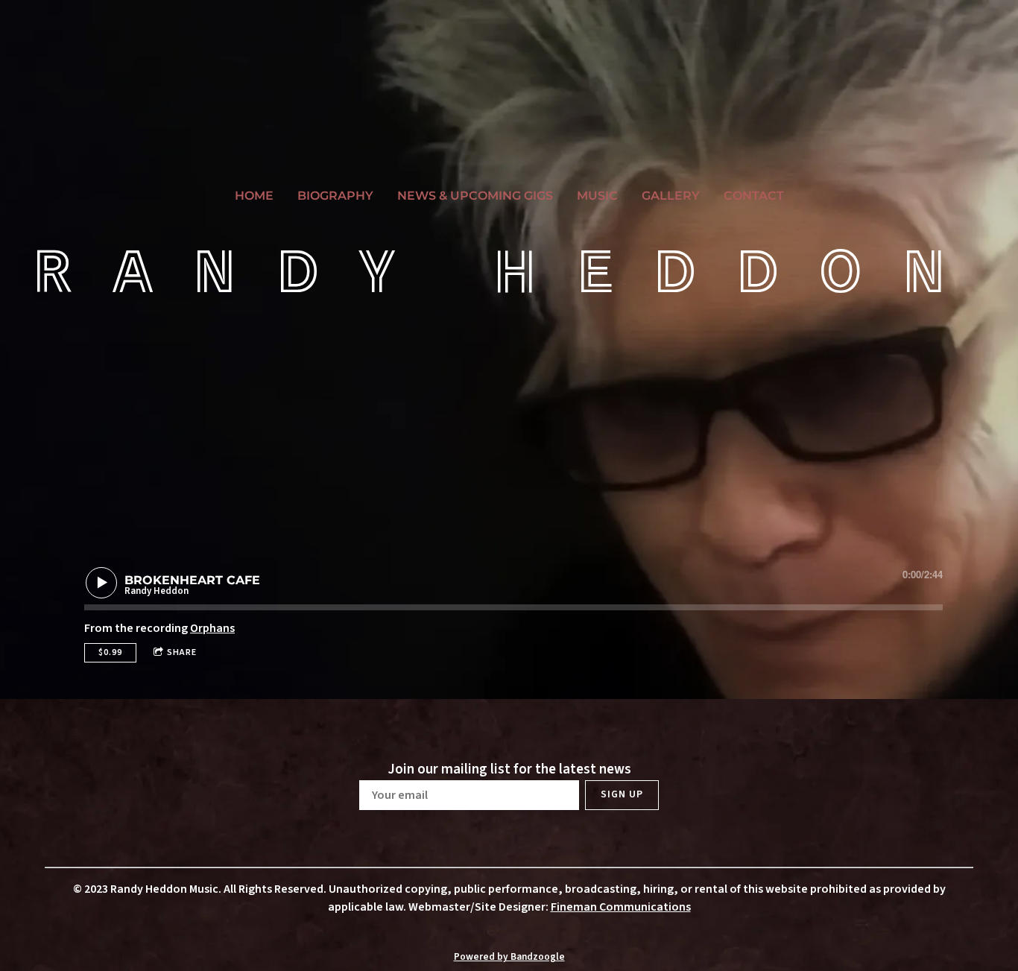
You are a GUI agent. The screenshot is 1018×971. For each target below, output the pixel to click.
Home (254, 196)
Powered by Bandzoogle (509, 956)
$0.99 (110, 652)
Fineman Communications (621, 907)
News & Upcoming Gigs (475, 196)
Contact (754, 196)
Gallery (671, 196)
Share (182, 652)
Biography (335, 196)
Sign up (622, 794)
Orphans (212, 628)
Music (597, 196)
